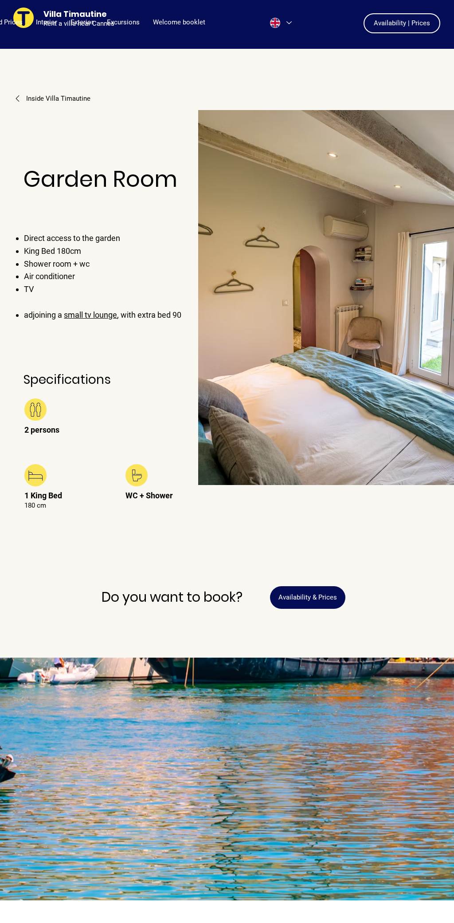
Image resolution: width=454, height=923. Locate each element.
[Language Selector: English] (280, 23)
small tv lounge (90, 315)
